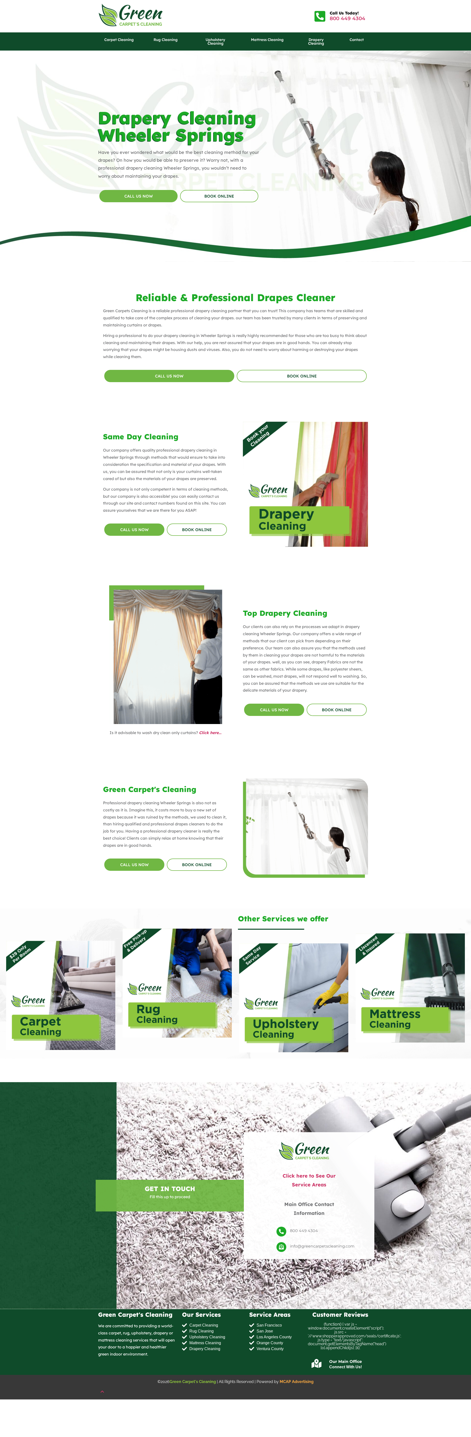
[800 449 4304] (281, 1232)
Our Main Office (345, 1361)
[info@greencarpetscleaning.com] (281, 1247)
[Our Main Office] (317, 1363)
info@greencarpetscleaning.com (322, 1246)
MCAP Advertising (297, 1381)
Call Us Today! (344, 13)
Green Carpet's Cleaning (193, 1381)
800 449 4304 (347, 18)
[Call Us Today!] (320, 16)
